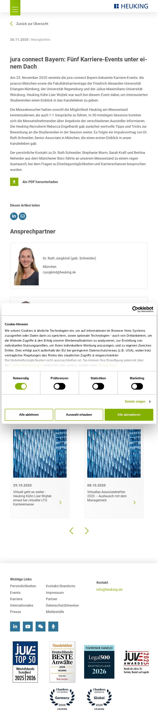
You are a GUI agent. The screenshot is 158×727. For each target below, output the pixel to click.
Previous (72, 531)
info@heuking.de (109, 590)
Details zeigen (135, 401)
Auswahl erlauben (79, 414)
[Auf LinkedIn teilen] (14, 216)
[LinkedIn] (15, 626)
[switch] (59, 386)
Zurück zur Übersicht (32, 24)
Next (86, 531)
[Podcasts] (53, 626)
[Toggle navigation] (15, 7)
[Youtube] (28, 626)
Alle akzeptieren (129, 414)
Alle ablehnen (29, 414)
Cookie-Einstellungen (26, 365)
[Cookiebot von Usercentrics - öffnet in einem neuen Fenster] (135, 309)
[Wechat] (40, 626)
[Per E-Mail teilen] (22, 216)
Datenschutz (107, 365)
